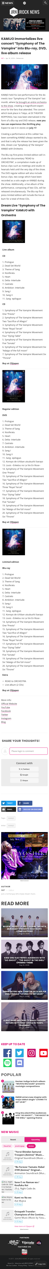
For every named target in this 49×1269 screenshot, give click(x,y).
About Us (11, 1263)
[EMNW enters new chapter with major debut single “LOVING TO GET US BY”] (8, 1108)
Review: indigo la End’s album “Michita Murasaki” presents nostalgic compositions (24, 929)
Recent (13, 1139)
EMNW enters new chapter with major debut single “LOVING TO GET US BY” (24, 992)
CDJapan (14, 363)
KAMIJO (11, 818)
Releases (20, 58)
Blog (3, 722)
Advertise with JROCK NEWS (24, 1263)
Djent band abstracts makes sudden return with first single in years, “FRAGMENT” (24, 1022)
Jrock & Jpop (19, 1146)
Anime (31, 1146)
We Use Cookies (11, 1265)
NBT (2, 58)
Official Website (9, 703)
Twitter (4, 714)
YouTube (5, 707)
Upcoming (35, 1139)
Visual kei (7, 1146)
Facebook (6, 711)
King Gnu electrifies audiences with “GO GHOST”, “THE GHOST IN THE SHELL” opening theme (24, 960)
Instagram (6, 718)
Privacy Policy (22, 1265)
